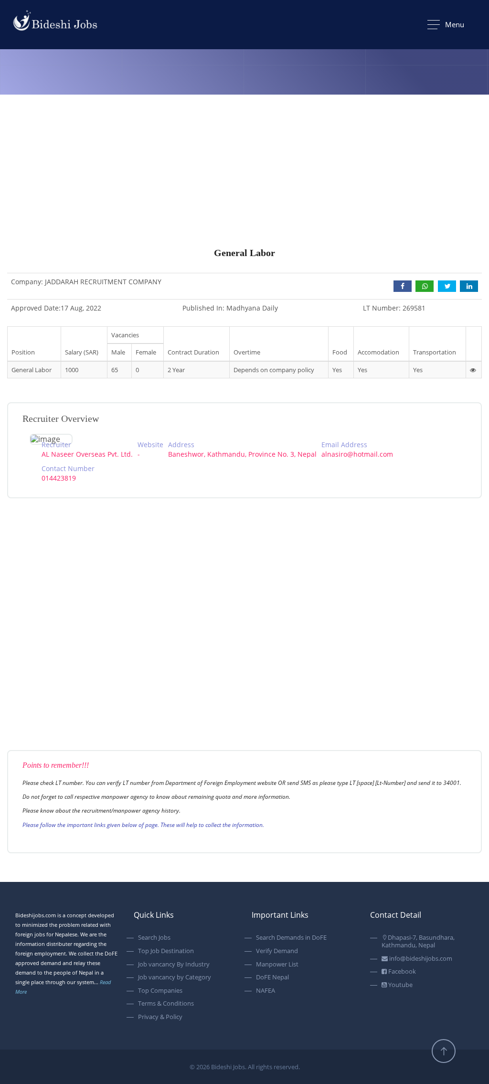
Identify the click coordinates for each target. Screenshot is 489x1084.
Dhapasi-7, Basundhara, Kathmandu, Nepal (418, 941)
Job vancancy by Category (174, 977)
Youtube (400, 985)
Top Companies (160, 991)
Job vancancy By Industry (174, 964)
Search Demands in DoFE (291, 938)
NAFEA (265, 991)
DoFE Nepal (272, 977)
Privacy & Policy (160, 1017)
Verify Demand (277, 951)
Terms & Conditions (166, 1004)
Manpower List (277, 964)
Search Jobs (154, 938)
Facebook (401, 972)
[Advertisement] (244, 190)
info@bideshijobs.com (420, 959)
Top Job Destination (166, 951)
